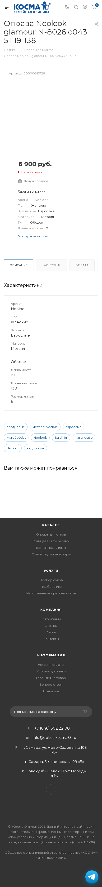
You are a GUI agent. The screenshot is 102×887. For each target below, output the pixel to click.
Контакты (51, 639)
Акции (51, 632)
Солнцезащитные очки (51, 541)
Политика (51, 691)
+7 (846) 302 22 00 (52, 728)
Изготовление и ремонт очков (51, 593)
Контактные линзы (51, 548)
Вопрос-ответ (51, 684)
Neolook (40, 437)
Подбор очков (51, 580)
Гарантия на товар (51, 678)
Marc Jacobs (16, 437)
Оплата (82, 265)
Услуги (51, 570)
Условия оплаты (51, 664)
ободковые (15, 427)
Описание (19, 265)
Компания (50, 609)
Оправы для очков (51, 534)
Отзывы (51, 625)
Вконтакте (51, 789)
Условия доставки (51, 671)
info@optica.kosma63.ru (54, 737)
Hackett (12, 448)
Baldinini (61, 437)
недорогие (35, 448)
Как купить (51, 265)
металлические (45, 427)
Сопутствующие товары (51, 554)
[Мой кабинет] (85, 7)
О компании (51, 619)
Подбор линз (51, 586)
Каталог (51, 525)
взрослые (73, 427)
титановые (84, 437)
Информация (51, 655)
